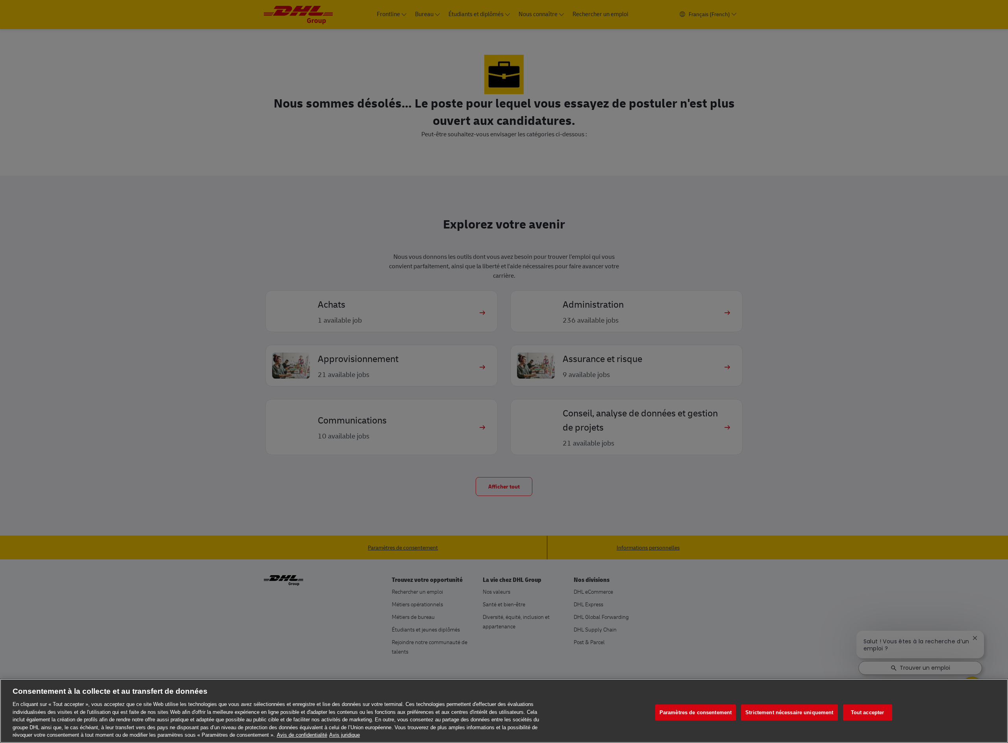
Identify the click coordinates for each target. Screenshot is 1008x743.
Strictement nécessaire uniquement (789, 712)
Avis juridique (344, 735)
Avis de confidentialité (302, 735)
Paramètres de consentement (696, 712)
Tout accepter (867, 712)
